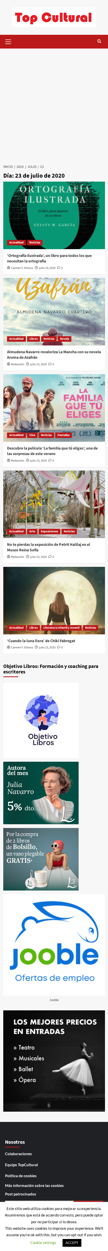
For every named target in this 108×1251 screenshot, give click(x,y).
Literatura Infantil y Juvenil (61, 628)
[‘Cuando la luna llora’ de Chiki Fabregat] (54, 600)
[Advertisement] (54, 105)
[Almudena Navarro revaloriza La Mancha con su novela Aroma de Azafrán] (54, 311)
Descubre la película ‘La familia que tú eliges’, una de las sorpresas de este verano (52, 451)
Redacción (17, 364)
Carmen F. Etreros (22, 268)
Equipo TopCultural (21, 1164)
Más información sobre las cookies (34, 1185)
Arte (32, 531)
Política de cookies (21, 1175)
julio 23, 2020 (47, 268)
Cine (32, 435)
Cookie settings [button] (43, 1242)
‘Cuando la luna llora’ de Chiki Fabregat (41, 641)
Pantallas (64, 435)
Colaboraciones (18, 1153)
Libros (33, 339)
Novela (64, 339)
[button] (8, 41)
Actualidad (16, 242)
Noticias (34, 242)
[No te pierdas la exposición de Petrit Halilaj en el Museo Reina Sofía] (54, 504)
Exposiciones (49, 531)
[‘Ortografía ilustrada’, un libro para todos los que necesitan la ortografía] (54, 215)
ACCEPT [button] (72, 1243)
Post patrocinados (20, 1194)
